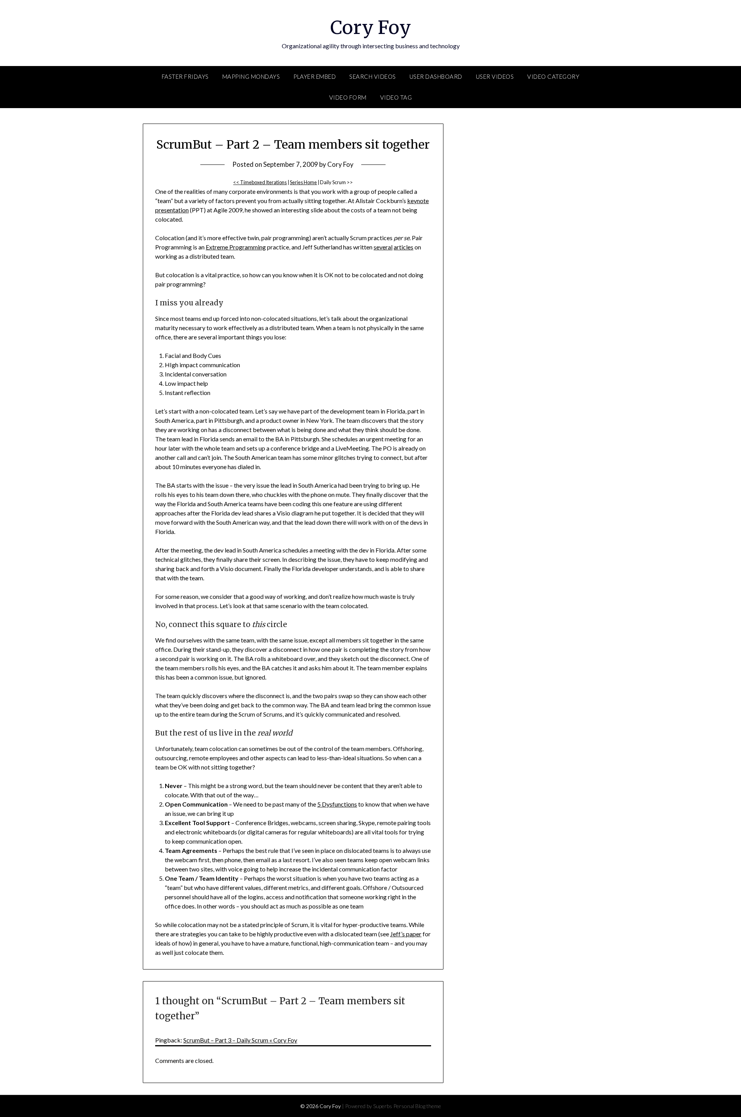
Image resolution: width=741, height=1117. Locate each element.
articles (403, 247)
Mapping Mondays (251, 76)
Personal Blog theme (417, 1106)
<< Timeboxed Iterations (260, 182)
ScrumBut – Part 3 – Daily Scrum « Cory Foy (240, 1040)
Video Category (553, 76)
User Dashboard (435, 76)
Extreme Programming (236, 247)
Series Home (303, 182)
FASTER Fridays (185, 76)
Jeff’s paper (405, 933)
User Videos (495, 76)
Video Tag (396, 97)
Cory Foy (370, 27)
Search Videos (372, 76)
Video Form (348, 97)
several (383, 247)
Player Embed (314, 76)
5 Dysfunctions (337, 804)
